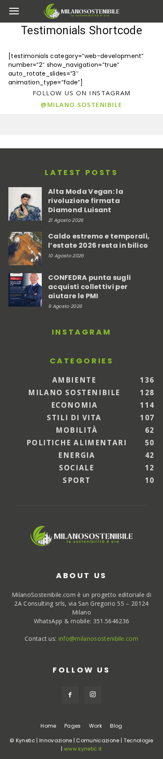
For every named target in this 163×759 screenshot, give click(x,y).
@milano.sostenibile (81, 104)
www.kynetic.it (83, 748)
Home (48, 725)
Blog (116, 725)
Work (95, 725)
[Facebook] (70, 695)
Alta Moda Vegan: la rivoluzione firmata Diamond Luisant (85, 201)
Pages (72, 725)
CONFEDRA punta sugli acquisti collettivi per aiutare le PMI (89, 287)
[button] (14, 11)
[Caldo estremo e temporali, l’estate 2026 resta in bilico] (25, 248)
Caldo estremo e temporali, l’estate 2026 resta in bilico (99, 240)
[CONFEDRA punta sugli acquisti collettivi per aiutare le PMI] (25, 290)
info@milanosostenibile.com (98, 638)
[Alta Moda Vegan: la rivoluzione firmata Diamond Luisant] (25, 204)
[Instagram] (92, 695)
